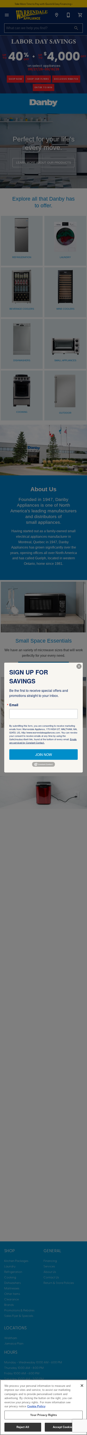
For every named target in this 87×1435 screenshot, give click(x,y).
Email (13, 704)
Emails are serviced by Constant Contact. (43, 740)
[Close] (82, 1385)
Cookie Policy (36, 1406)
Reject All (22, 1427)
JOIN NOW (43, 754)
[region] (43, 1407)
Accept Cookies (63, 1427)
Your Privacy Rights (43, 1415)
